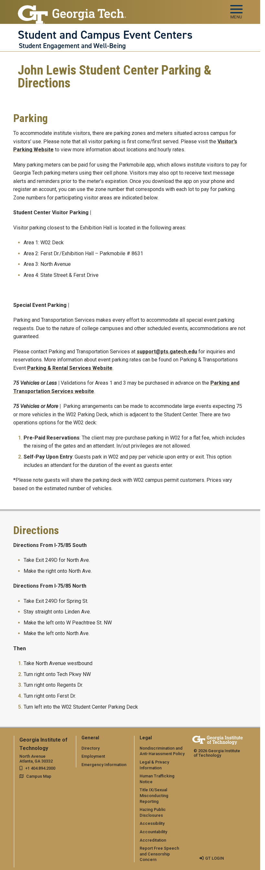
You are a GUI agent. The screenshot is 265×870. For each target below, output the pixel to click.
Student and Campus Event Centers (105, 35)
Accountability (153, 831)
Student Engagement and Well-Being (72, 46)
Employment (93, 756)
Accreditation (153, 840)
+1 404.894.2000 (40, 768)
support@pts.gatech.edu (167, 352)
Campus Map (38, 776)
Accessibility (152, 823)
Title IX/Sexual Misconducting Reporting (154, 795)
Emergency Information (103, 764)
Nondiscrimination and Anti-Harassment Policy (162, 751)
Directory (90, 748)
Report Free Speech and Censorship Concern (159, 854)
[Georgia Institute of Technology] (72, 9)
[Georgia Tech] (217, 740)
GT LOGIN (214, 858)
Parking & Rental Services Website (69, 368)
